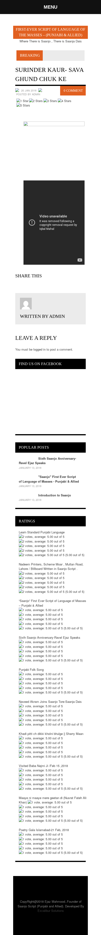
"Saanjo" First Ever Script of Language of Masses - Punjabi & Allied (49, 479)
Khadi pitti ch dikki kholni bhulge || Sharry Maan (51, 733)
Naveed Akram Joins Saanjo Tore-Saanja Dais (50, 701)
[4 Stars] (64, 101)
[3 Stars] (50, 101)
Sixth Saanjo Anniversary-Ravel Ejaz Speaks (49, 637)
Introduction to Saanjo (54, 495)
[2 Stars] (36, 101)
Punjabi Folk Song (31, 669)
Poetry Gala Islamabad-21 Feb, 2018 (44, 830)
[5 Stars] (23, 105)
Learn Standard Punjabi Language (42, 532)
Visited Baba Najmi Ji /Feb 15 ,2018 (43, 765)
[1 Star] (22, 101)
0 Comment (73, 90)
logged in (39, 349)
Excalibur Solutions (51, 910)
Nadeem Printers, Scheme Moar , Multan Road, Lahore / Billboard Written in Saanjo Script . (51, 566)
